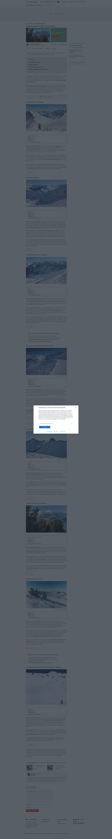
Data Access (56, 431)
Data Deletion (49, 431)
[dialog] (56, 419)
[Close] (76, 408)
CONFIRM (44, 427)
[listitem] (56, 423)
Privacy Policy (62, 431)
